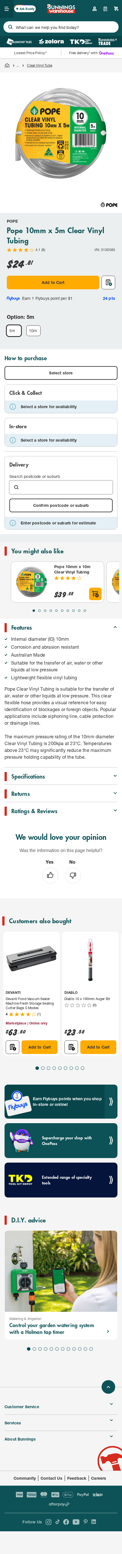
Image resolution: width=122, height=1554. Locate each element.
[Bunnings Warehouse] (61, 11)
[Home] (7, 65)
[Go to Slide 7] (68, 611)
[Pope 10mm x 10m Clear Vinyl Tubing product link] (31, 582)
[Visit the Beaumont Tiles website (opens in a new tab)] (19, 41)
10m (33, 330)
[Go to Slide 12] (91, 1349)
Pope (12, 221)
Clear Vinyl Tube (39, 65)
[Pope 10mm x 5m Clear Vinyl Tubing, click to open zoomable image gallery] (61, 133)
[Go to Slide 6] (62, 611)
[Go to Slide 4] (51, 611)
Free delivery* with (83, 53)
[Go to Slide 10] (85, 611)
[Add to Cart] (95, 594)
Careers (98, 1478)
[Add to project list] (108, 282)
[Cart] (116, 9)
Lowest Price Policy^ (30, 53)
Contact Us (51, 1478)
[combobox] (61, 27)
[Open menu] (7, 9)
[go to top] (108, 1387)
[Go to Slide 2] (39, 611)
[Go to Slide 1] (34, 611)
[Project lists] (105, 9)
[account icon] (94, 9)
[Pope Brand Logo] (108, 204)
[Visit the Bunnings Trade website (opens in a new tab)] (107, 41)
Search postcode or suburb (34, 476)
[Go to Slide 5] (56, 611)
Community (25, 1478)
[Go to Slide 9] (79, 611)
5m (12, 330)
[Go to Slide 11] (85, 1349)
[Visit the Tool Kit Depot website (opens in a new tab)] (81, 41)
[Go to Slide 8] (73, 611)
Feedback (76, 1478)
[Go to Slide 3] (45, 611)
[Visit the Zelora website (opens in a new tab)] (51, 41)
